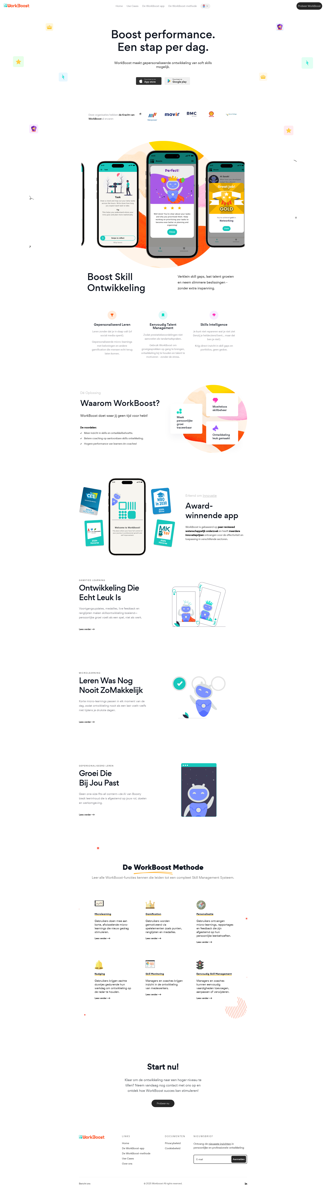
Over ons (127, 1163)
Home (119, 6)
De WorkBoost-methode (182, 6)
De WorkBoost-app (153, 6)
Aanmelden (239, 1159)
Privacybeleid (173, 1143)
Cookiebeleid (172, 1148)
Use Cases (132, 6)
